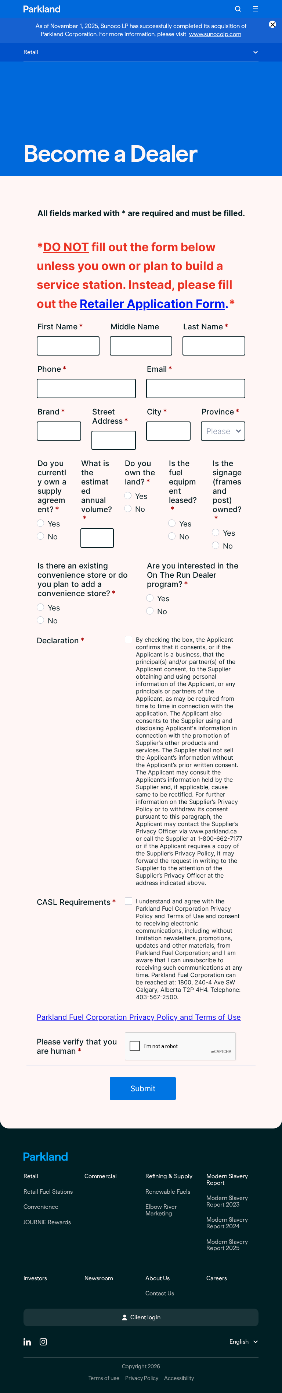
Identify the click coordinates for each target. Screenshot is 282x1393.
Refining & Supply (168, 1176)
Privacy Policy (141, 1378)
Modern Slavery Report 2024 (227, 1223)
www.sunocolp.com (215, 34)
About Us (157, 1278)
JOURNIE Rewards (47, 1222)
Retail (31, 1176)
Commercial (100, 1176)
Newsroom (98, 1278)
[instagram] (43, 1341)
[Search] (238, 9)
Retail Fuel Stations (48, 1192)
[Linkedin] (27, 1341)
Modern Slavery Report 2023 (227, 1201)
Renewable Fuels (167, 1192)
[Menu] (255, 9)
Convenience (41, 1207)
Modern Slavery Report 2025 (227, 1245)
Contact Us (159, 1293)
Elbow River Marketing (161, 1210)
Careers (216, 1278)
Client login (145, 1317)
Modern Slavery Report (227, 1179)
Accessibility (179, 1378)
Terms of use (103, 1378)
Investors (35, 1278)
